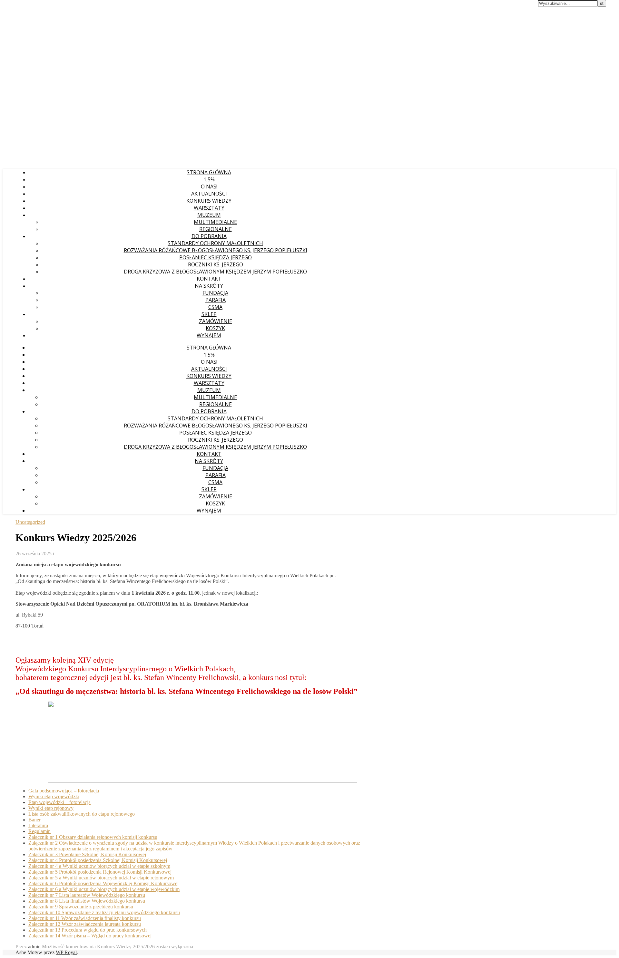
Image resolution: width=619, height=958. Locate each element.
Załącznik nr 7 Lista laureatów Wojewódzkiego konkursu (86, 895)
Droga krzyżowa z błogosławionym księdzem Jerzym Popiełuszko (215, 271)
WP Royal (66, 952)
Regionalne (215, 229)
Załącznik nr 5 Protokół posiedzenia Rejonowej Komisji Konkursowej (100, 872)
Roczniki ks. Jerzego (215, 264)
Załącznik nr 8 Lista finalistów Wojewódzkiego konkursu (86, 901)
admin (34, 946)
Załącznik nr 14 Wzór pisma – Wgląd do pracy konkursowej (90, 935)
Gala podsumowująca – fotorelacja (63, 790)
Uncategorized (30, 522)
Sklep (209, 314)
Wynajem (209, 335)
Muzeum (209, 214)
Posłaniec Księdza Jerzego (215, 257)
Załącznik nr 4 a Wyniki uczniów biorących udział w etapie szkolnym (99, 866)
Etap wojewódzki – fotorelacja (59, 802)
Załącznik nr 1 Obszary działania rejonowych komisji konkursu (92, 837)
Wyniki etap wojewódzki (53, 796)
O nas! (209, 186)
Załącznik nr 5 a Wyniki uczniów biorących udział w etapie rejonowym (101, 877)
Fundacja (215, 292)
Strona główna (209, 172)
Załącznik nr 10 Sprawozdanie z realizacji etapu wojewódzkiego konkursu (104, 912)
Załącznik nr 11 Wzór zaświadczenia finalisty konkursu (84, 918)
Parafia (215, 299)
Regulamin (39, 831)
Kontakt (209, 278)
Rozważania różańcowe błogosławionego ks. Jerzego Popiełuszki (215, 250)
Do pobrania (209, 236)
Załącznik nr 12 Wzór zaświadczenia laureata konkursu (84, 924)
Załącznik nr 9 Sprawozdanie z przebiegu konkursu (80, 906)
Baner (34, 819)
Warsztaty (209, 207)
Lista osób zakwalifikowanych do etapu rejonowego (81, 814)
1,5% (209, 179)
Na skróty (209, 285)
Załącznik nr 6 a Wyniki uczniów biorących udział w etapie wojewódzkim (104, 889)
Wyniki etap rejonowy (51, 808)
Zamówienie (215, 321)
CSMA (215, 307)
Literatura (38, 825)
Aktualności (209, 193)
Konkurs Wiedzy (208, 200)
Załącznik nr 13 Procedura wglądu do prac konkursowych (87, 930)
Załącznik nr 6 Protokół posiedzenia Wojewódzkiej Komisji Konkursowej (103, 883)
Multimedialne (215, 221)
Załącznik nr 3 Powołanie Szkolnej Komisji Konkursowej (87, 854)
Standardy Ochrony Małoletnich (215, 243)
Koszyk (215, 328)
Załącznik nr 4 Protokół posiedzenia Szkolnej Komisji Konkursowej (97, 860)
